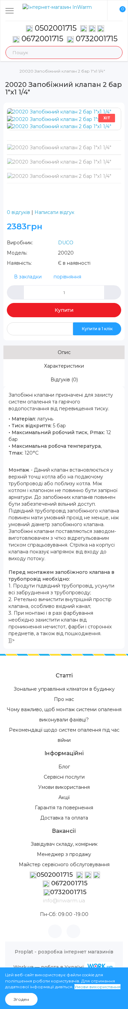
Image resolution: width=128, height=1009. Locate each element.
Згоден (21, 999)
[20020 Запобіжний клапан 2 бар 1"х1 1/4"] (59, 111)
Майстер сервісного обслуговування (64, 864)
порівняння (67, 277)
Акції (64, 797)
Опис (64, 352)
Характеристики (64, 366)
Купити (64, 310)
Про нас (64, 699)
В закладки (28, 277)
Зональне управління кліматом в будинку (64, 689)
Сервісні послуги (64, 777)
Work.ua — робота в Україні (48, 967)
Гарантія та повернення (64, 808)
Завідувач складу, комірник (64, 844)
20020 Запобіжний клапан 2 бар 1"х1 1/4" (62, 71)
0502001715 (56, 28)
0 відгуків (18, 212)
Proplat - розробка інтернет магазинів (64, 952)
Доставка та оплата (64, 818)
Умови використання (64, 787)
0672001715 (41, 38)
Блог (64, 767)
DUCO (65, 243)
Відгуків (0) (64, 380)
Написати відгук (54, 212)
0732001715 (95, 38)
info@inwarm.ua (64, 900)
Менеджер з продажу (64, 854)
